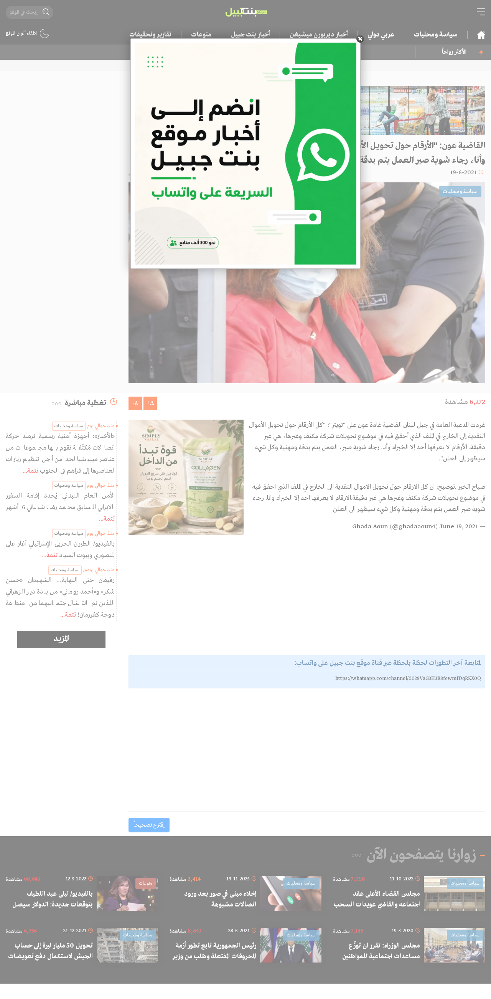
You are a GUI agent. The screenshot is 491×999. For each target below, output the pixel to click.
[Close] (360, 39)
